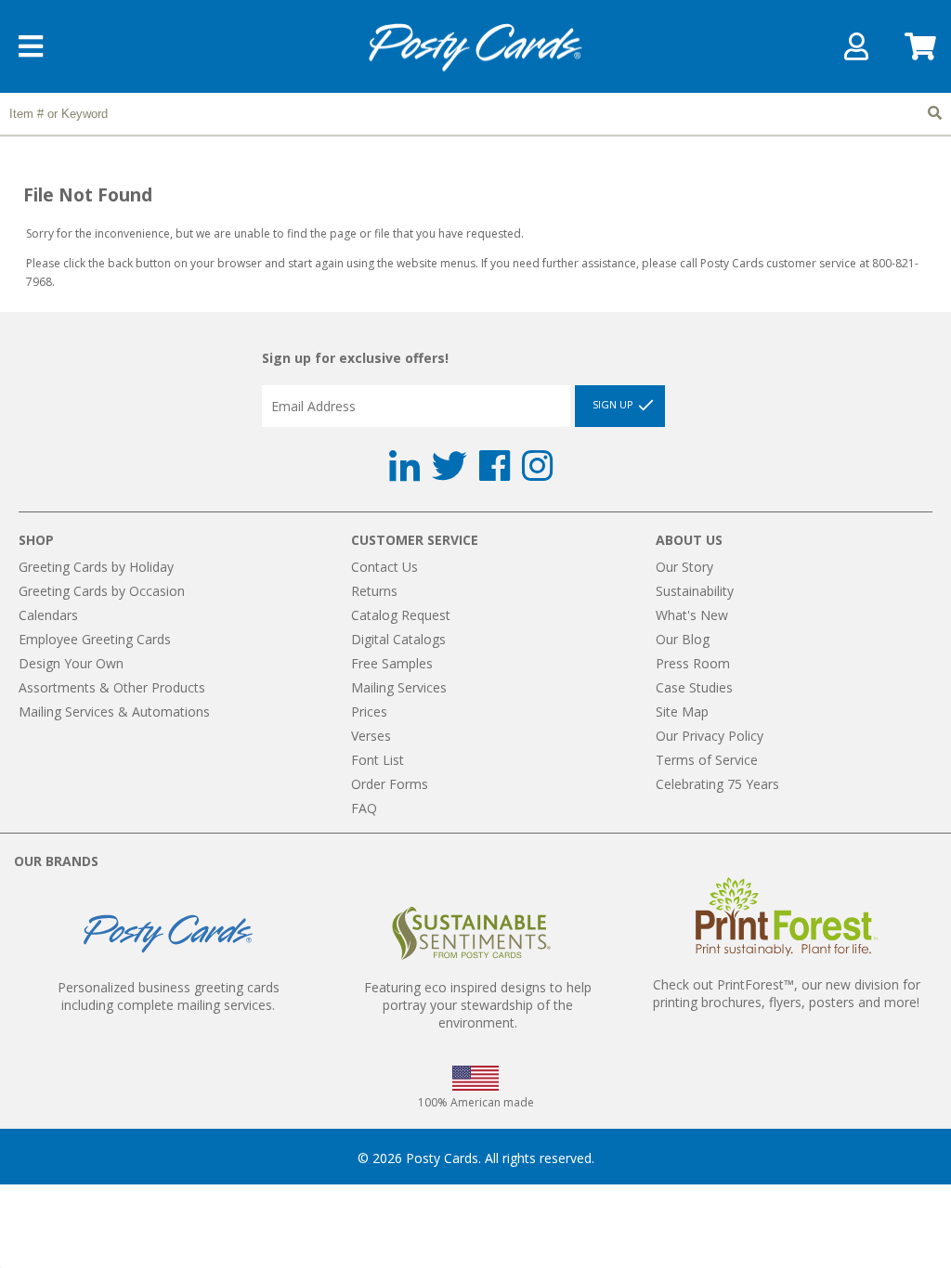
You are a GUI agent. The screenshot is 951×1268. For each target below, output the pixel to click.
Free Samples (392, 663)
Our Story (684, 567)
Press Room (693, 663)
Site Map (682, 711)
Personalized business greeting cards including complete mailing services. (169, 996)
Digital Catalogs (398, 639)
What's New (692, 615)
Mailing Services (399, 687)
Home (475, 47)
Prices (369, 711)
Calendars (48, 615)
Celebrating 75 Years (717, 784)
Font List (377, 760)
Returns (374, 591)
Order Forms (389, 784)
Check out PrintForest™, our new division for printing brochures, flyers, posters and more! (786, 993)
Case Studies (694, 687)
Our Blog (683, 639)
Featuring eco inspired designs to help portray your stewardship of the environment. (478, 1004)
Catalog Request (400, 615)
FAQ (364, 808)
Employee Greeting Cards (95, 639)
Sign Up (614, 405)
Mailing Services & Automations (114, 711)
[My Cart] (918, 52)
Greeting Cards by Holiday (96, 567)
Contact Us (384, 567)
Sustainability (695, 591)
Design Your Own (71, 663)
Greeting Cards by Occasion (102, 591)
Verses (371, 735)
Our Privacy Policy (709, 735)
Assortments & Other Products (112, 687)
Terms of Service (707, 760)
